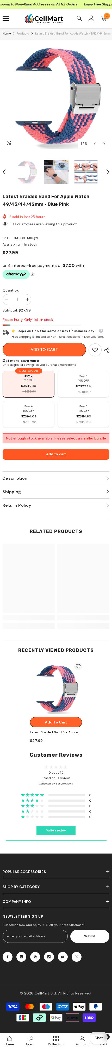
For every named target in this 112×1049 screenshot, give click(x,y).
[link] (95, 349)
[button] (94, 143)
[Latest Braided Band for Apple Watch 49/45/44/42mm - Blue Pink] (56, 688)
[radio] (28, 384)
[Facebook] (8, 957)
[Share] (105, 350)
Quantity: (11, 290)
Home (7, 33)
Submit (90, 936)
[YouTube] (63, 957)
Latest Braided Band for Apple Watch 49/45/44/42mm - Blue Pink (54, 732)
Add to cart (44, 349)
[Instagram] (21, 957)
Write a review (56, 831)
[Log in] (91, 18)
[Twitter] (77, 957)
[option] (56, 95)
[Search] (79, 18)
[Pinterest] (35, 957)
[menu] (6, 18)
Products (23, 33)
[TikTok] (49, 957)
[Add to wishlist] (78, 666)
